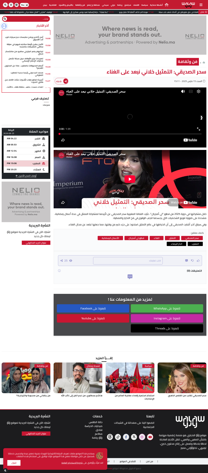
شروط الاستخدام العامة (72, 463)
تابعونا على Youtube (93, 318)
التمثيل (172, 238)
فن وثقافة (80, 5)
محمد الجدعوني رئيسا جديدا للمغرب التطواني (27, 74)
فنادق (99, 429)
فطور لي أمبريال (136, 238)
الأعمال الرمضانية (110, 238)
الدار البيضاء (176, 244)
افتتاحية (53, 5)
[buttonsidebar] (201, 4)
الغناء (156, 238)
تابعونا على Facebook (93, 308)
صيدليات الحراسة (93, 426)
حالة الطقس (95, 422)
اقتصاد (136, 5)
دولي (113, 5)
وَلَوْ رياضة (97, 437)
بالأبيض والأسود (66, 5)
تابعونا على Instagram (167, 318)
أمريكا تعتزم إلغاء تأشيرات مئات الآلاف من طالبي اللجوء (24, 81)
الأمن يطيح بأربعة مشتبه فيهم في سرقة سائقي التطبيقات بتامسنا (25, 45)
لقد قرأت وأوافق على (82, 462)
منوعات (46, 105)
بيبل (45, 5)
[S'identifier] (11, 5)
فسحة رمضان (93, 366)
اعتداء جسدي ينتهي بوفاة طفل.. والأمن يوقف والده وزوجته (24, 88)
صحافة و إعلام (93, 5)
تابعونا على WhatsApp (167, 308)
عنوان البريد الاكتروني (36, 243)
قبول (13, 463)
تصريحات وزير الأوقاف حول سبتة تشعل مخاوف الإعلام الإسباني (25, 60)
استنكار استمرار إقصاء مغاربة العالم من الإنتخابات (134, 397)
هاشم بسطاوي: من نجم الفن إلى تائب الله (81, 395)
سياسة (144, 5)
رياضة (119, 5)
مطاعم (98, 433)
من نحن (149, 461)
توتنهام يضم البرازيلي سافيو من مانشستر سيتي (24, 52)
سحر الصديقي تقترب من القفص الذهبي (187, 395)
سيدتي (105, 5)
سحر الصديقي (192, 238)
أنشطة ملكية (156, 5)
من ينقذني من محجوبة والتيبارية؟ (33, 395)
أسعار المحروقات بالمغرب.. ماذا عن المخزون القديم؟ (24, 67)
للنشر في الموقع (128, 461)
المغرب (195, 244)
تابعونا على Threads (167, 328)
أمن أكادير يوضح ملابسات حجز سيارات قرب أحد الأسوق (24, 38)
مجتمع (127, 5)
